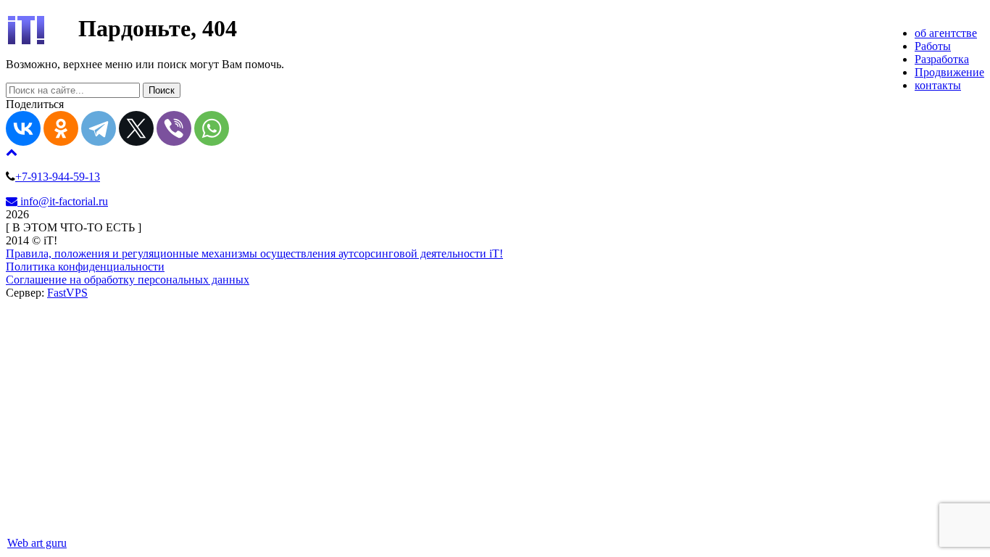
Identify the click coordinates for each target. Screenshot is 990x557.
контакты (938, 85)
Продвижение (949, 72)
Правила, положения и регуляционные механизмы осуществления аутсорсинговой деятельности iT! (254, 253)
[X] (136, 128)
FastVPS (67, 292)
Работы (933, 46)
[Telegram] (98, 128)
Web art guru (37, 543)
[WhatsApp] (211, 128)
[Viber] (174, 128)
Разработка (942, 59)
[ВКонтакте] (23, 128)
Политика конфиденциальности (85, 266)
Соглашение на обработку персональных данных (127, 279)
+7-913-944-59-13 (57, 176)
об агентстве (946, 33)
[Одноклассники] (60, 128)
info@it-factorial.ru (62, 201)
